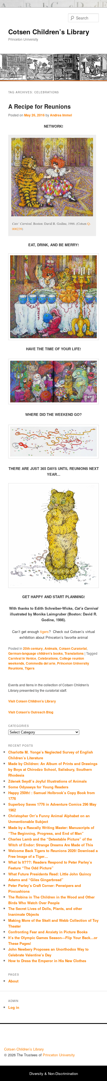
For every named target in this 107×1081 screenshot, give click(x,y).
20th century (33, 648)
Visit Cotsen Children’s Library (32, 701)
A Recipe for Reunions (39, 106)
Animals (50, 648)
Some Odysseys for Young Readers (38, 786)
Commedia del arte (40, 663)
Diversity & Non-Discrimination (53, 1073)
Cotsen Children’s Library (48, 31)
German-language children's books (35, 653)
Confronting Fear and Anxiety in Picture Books (48, 931)
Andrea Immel (61, 115)
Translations (74, 653)
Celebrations (48, 658)
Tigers (30, 668)
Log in (13, 1007)
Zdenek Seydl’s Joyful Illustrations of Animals (47, 781)
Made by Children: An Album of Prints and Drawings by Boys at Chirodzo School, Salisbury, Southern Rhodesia (52, 769)
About (13, 981)
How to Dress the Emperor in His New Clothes (47, 960)
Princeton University (82, 1037)
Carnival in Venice (22, 658)
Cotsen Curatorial (73, 648)
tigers (44, 631)
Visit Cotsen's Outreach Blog (30, 712)
